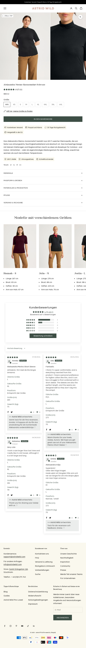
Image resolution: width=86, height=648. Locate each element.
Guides (7, 596)
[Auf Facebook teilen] (11, 165)
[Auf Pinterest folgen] (16, 626)
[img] (12, 357)
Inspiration (65, 562)
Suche (37, 574)
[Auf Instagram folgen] (10, 626)
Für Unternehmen (67, 578)
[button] (9, 89)
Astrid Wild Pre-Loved (13, 600)
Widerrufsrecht (34, 596)
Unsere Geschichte (68, 554)
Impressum (33, 604)
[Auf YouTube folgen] (22, 626)
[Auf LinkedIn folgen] (34, 626)
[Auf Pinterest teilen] (17, 165)
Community (65, 566)
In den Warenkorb (43, 119)
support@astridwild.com (14, 557)
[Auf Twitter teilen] (14, 165)
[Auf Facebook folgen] (5, 626)
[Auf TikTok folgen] (28, 626)
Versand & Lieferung (43, 562)
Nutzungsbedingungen (38, 600)
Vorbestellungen (42, 570)
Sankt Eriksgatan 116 (18, 569)
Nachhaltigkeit (66, 558)
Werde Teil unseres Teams (71, 574)
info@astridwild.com (13, 564)
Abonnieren (63, 617)
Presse (63, 570)
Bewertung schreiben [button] (43, 336)
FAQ (37, 558)
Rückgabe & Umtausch (45, 566)
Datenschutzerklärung (38, 592)
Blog (6, 592)
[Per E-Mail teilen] (20, 165)
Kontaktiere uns (42, 554)
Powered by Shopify (49, 632)
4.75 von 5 (48, 312)
